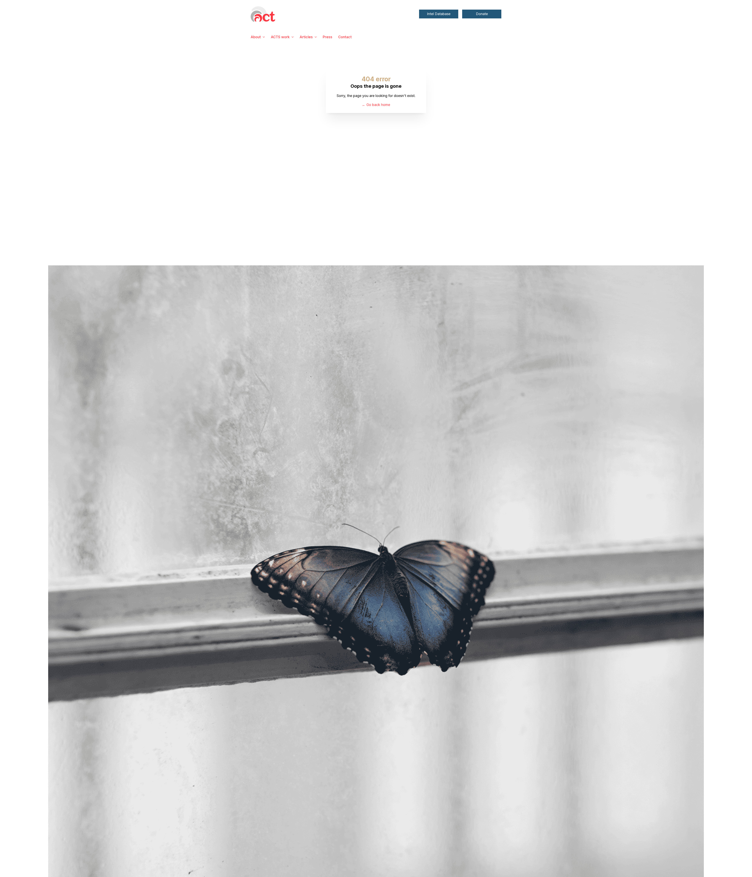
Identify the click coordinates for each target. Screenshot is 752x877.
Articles (306, 37)
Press (327, 37)
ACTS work (280, 37)
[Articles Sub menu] (316, 37)
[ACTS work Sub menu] (292, 37)
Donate (482, 14)
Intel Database (438, 14)
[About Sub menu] (264, 37)
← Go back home (376, 105)
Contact (345, 37)
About (256, 37)
